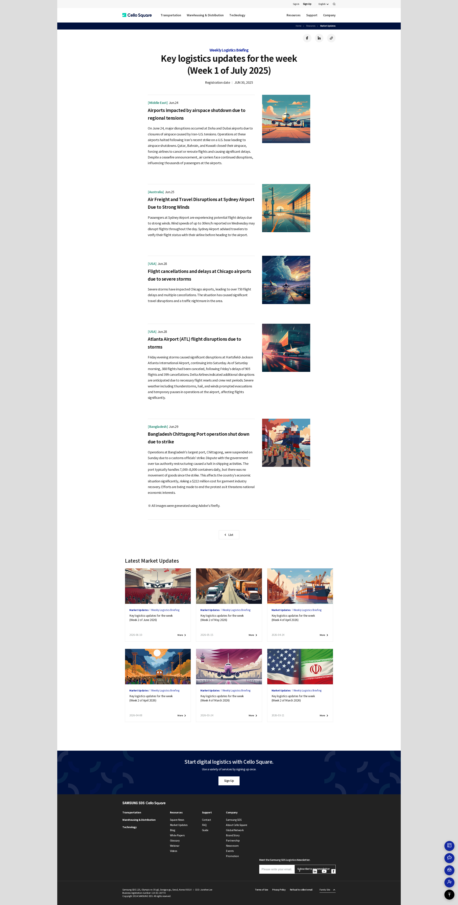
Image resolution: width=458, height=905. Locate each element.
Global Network (234, 830)
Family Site (325, 890)
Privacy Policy (279, 889)
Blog (172, 830)
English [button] (322, 4)
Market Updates (328, 26)
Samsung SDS (234, 819)
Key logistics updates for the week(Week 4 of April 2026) (293, 618)
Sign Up (229, 780)
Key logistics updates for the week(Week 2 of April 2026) (151, 698)
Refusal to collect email (301, 889)
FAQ (204, 825)
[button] (137, 15)
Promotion (232, 856)
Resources (293, 15)
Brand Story (232, 835)
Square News (177, 819)
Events (230, 851)
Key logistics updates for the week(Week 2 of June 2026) (151, 618)
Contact (206, 819)
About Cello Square (236, 825)
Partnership (233, 840)
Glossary (175, 840)
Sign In (296, 4)
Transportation (171, 15)
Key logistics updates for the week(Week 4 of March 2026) (222, 698)
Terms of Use (261, 889)
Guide (205, 830)
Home (298, 26)
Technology (237, 15)
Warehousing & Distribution (205, 15)
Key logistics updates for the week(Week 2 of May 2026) (222, 618)
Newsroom (232, 845)
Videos (173, 851)
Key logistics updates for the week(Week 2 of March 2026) (293, 698)
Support (311, 15)
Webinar (174, 845)
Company (329, 15)
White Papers (177, 835)
